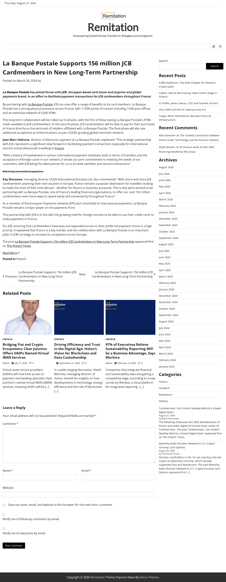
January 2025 (166, 289)
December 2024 (168, 295)
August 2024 (166, 321)
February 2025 (167, 283)
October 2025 (167, 231)
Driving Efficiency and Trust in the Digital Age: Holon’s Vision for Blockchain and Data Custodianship (77, 351)
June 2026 (165, 180)
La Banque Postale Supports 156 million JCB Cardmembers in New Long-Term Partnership (74, 242)
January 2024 (166, 366)
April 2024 (165, 347)
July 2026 (164, 173)
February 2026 (167, 205)
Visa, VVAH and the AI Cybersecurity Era (182, 109)
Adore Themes (149, 577)
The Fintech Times (19, 246)
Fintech (21, 259)
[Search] (220, 46)
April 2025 (165, 270)
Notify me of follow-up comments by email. (31, 519)
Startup (163, 401)
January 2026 (166, 212)
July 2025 (164, 251)
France (59, 148)
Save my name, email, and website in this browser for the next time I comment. (60, 505)
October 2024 (167, 308)
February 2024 (167, 360)
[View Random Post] (213, 46)
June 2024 (165, 334)
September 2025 (168, 238)
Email (86, 471)
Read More (10, 253)
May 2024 (164, 340)
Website (8, 488)
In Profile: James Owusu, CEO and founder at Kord (188, 103)
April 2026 (165, 193)
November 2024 (168, 302)
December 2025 (168, 218)
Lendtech (164, 388)
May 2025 (164, 263)
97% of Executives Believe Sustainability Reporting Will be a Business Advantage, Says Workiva (130, 351)
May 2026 (164, 186)
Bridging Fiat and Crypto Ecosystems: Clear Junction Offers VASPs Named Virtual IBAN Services (26, 351)
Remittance (165, 394)
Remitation (113, 27)
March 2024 (166, 353)
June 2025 (165, 257)
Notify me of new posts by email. (24, 533)
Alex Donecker (167, 135)
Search (163, 61)
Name (8, 471)
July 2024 (164, 328)
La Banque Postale (40, 104)
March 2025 (166, 276)
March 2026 (166, 199)
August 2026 (166, 167)
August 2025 (166, 244)
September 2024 (168, 315)
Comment (10, 424)
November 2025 (168, 225)
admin (6, 363)
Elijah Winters (167, 147)
